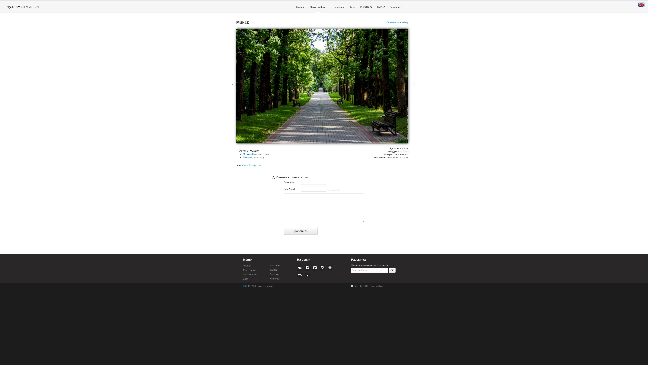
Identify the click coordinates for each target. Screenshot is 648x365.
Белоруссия (255, 165)
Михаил (23, 6)
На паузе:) (248, 157)
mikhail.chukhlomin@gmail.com (369, 286)
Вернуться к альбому (397, 22)
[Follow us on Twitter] (307, 268)
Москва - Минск (251, 154)
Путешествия (338, 6)
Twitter (381, 6)
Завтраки (274, 274)
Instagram (366, 6)
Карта (405, 151)
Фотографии (318, 6)
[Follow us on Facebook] (299, 268)
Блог (352, 6)
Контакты (395, 6)
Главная (300, 6)
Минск (245, 165)
